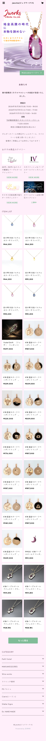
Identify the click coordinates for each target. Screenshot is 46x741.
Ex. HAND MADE (8, 712)
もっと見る (23, 640)
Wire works (7, 674)
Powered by (20, 729)
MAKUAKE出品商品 (10, 667)
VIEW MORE (12, 177)
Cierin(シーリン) (9, 697)
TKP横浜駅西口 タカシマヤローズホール (23, 120)
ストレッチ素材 (8, 682)
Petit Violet (7, 659)
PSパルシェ (6, 689)
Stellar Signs (7, 704)
